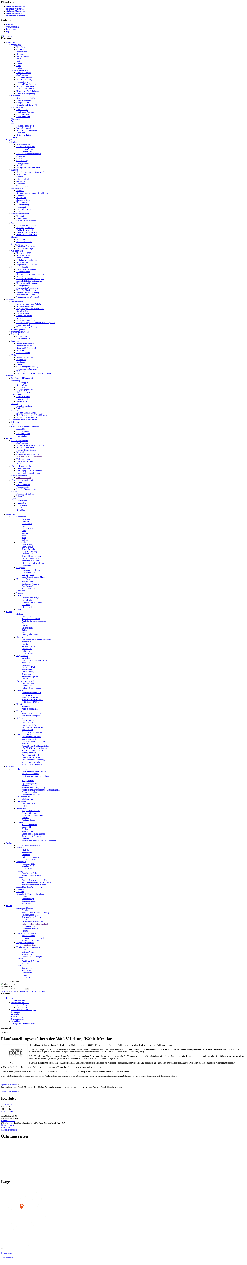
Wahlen (14, 223)
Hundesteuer (21, 202)
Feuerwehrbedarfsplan (25, 248)
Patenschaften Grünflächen (27, 288)
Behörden (20, 191)
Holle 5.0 (20, 276)
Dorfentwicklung (23, 272)
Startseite (4, 991)
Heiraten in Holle (23, 200)
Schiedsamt (21, 207)
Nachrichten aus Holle (25, 147)
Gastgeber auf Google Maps (27, 105)
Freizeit (9, 438)
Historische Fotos (23, 135)
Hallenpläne (21, 197)
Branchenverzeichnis (24, 306)
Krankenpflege (22, 431)
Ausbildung (21, 165)
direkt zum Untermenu (15, 13)
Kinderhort (20, 387)
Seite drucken (13, 1092)
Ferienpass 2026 (23, 397)
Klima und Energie (24, 318)
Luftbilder (20, 133)
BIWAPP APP (22, 262)
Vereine (19, 482)
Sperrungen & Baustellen (26, 369)
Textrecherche (22, 186)
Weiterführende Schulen (26, 408)
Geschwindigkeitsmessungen (28, 366)
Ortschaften (16, 45)
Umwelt (19, 211)
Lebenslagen (21, 218)
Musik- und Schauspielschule (28, 473)
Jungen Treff (21, 401)
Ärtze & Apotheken (24, 241)
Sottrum (19, 68)
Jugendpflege (16, 394)
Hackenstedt (21, 52)
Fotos (13, 123)
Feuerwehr (15, 244)
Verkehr (14, 355)
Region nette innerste (19, 475)
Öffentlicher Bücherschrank (27, 454)
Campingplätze (22, 103)
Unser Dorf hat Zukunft (26, 290)
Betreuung (15, 380)
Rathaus (14, 142)
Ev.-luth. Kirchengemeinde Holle (29, 413)
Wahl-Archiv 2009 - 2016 (26, 235)
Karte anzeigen (7, 1111)
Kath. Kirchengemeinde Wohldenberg (31, 415)
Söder (18, 66)
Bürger (9, 140)
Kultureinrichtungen (19, 440)
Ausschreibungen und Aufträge (29, 304)
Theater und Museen (24, 461)
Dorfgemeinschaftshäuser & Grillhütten (32, 193)
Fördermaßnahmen (24, 316)
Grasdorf (20, 49)
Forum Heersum (23, 468)
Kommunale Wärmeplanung (27, 320)
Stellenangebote (22, 163)
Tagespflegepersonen (25, 390)
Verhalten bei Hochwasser (27, 260)
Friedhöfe (15, 422)
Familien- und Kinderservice (22, 378)
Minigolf (20, 496)
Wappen (14, 121)
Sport (13, 498)
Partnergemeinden (23, 285)
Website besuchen (8, 1125)
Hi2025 (19, 464)
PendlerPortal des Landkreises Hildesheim (33, 373)
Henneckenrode (22, 56)
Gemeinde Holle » (8, 1104)
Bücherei (20, 452)
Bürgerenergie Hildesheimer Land (30, 309)
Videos (14, 137)
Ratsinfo (14, 170)
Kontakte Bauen (23, 353)
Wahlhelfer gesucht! (24, 230)
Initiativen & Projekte (20, 267)
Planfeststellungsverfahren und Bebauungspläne (35, 322)
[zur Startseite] (6, 36)
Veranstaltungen (22, 487)
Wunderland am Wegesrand (27, 297)
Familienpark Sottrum (25, 89)
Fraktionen (20, 184)
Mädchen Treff (22, 399)
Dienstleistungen (23, 216)
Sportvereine (21, 501)
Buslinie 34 (21, 359)
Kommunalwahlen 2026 (26, 225)
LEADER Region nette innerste (29, 281)
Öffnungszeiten (12, 27)
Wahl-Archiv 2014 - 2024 (26, 232)
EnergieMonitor (22, 313)
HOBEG (20, 350)
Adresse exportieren (9, 1130)
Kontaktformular (8, 1127)
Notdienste (20, 239)
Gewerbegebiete (18, 329)
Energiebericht (22, 311)
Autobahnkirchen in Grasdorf (28, 417)
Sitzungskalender (23, 179)
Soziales (9, 376)
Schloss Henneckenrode (26, 84)
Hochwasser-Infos (23, 258)
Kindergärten (21, 385)
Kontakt (9, 24)
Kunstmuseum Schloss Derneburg (30, 445)
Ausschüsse (21, 174)
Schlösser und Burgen (25, 126)
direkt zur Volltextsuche (15, 9)
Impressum (10, 31)
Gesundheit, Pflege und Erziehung (25, 427)
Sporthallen (21, 503)
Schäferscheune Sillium (26, 450)
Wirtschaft (10, 299)
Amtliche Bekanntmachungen (28, 153)
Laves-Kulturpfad (23, 72)
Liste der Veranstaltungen (26, 489)
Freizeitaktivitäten (23, 478)
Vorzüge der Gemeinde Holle (28, 167)
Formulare (20, 156)
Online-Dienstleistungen (26, 221)
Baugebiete (15, 341)
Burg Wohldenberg (24, 79)
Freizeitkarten (22, 110)
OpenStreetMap (22, 114)
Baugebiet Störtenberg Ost (27, 348)
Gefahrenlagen (17, 251)
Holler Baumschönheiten (26, 130)
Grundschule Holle (24, 406)
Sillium (19, 63)
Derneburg (20, 47)
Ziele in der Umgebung (25, 93)
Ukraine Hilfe (27, 151)
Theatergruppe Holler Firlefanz (29, 471)
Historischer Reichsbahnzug (27, 91)
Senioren (15, 424)
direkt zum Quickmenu (15, 6)
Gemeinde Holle (23, 336)
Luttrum (19, 61)
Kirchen (14, 410)
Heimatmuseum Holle (25, 86)
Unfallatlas (20, 371)
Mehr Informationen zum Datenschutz (16, 1089)
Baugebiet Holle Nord (25, 343)
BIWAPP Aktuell (23, 255)
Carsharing (20, 362)
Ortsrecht (20, 158)
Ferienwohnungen (23, 100)
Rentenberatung (22, 204)
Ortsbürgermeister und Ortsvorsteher (31, 172)
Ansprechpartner (23, 144)
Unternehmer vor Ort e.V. (26, 327)
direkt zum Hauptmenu (15, 11)
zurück (4, 1092)
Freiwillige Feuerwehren (26, 246)
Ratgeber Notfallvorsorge (26, 265)
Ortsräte (19, 177)
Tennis (19, 508)
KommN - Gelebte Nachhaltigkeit (30, 278)
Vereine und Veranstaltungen (23, 480)
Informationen (17, 302)
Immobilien (16, 334)
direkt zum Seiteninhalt (15, 16)
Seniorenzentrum (23, 434)
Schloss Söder (22, 82)
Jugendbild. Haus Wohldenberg (24, 420)
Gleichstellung (22, 160)
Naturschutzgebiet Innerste (27, 283)
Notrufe (14, 237)
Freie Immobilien (23, 339)
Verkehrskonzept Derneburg (27, 292)
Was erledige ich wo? (20, 214)
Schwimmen (21, 505)
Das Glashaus (22, 75)
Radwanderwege (23, 116)
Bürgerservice (17, 188)
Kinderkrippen (22, 383)
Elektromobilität (22, 364)
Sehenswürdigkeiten (19, 70)
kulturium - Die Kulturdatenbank (29, 457)
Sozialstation (21, 436)
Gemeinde (10, 42)
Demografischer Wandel (26, 269)
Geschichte (15, 119)
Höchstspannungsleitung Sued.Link (30, 274)
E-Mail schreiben (8, 1120)
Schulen (14, 403)
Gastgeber (15, 96)
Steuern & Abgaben (24, 209)
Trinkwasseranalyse (24, 325)
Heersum (20, 54)
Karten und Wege (18, 107)
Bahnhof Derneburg (24, 357)
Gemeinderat (21, 181)
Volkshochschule (23, 459)
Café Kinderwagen (24, 392)
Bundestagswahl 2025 (25, 228)
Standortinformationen (20, 332)
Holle (18, 59)
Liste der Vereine (23, 484)
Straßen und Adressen (25, 112)
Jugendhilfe (21, 429)
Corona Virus (27, 149)
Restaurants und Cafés (25, 98)
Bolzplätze (20, 510)
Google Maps (6, 1253)
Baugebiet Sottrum (24, 346)
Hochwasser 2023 (23, 253)
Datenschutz (11, 29)
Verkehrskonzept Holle (25, 295)
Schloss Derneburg (24, 77)
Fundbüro (20, 195)
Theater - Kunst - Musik (21, 466)
